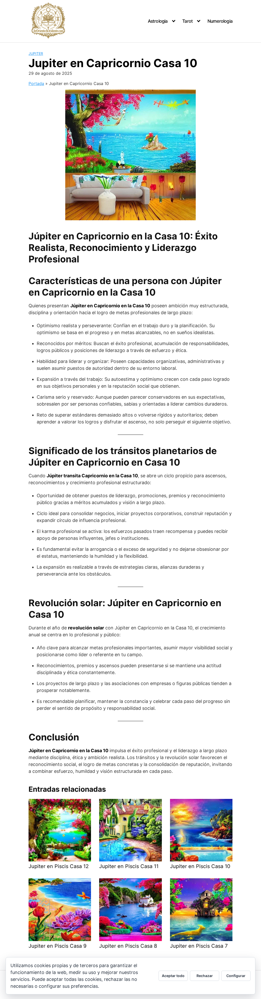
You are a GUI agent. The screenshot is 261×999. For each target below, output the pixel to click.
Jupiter (36, 53)
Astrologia (158, 21)
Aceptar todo (173, 975)
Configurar (235, 975)
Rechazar (205, 975)
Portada (36, 83)
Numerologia (219, 21)
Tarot (187, 21)
